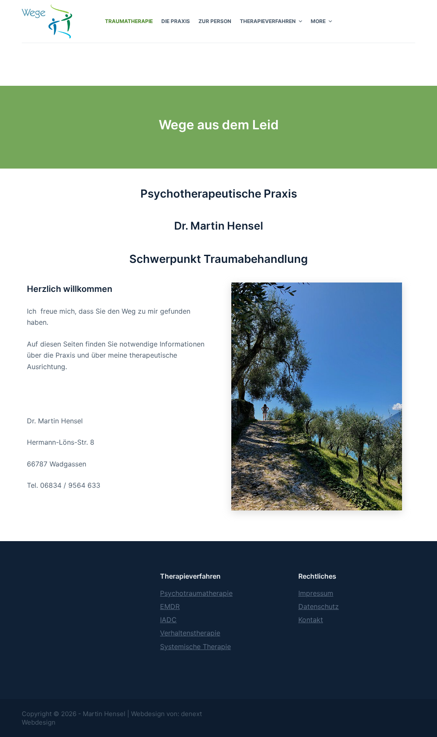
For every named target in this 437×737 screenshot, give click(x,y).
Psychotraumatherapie (196, 593)
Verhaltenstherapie (190, 633)
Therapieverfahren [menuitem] (268, 21)
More (318, 21)
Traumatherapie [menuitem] (129, 21)
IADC (168, 619)
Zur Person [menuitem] (214, 21)
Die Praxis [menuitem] (175, 21)
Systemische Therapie (195, 646)
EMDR (170, 606)
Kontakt (310, 619)
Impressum (315, 593)
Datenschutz (318, 606)
